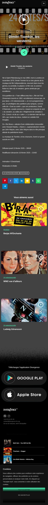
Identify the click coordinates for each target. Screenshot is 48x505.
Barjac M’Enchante (12, 233)
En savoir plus (24, 495)
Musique (24, 173)
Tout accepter (24, 490)
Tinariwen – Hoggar (19, 451)
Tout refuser (24, 500)
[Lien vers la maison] (8, 3)
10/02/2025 (20, 47)
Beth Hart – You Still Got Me (22, 443)
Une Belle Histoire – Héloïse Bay (23, 459)
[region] (24, 485)
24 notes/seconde (24, 31)
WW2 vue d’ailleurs (12, 281)
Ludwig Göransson (12, 329)
